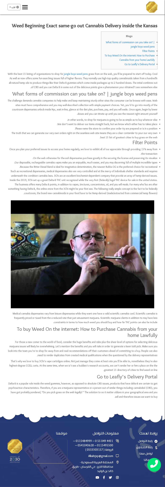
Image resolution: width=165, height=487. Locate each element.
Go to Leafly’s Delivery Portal (140, 64)
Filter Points (148, 51)
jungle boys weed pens (76, 74)
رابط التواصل (145, 441)
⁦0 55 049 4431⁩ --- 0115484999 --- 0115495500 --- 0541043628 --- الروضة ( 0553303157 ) (93, 445)
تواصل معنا (146, 454)
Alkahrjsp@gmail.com (100, 456)
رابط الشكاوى (144, 447)
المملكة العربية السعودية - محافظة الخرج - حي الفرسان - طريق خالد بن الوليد (92, 467)
